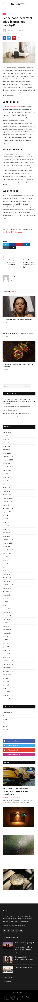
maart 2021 (6, 650)
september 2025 (8, 467)
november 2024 (8, 501)
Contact (19, 999)
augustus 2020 (7, 674)
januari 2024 (7, 536)
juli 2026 (5, 436)
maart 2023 (6, 571)
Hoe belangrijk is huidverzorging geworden (17, 319)
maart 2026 (6, 446)
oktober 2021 (7, 626)
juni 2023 (6, 560)
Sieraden (5, 719)
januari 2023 (7, 577)
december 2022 (8, 581)
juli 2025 (5, 474)
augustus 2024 (7, 512)
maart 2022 (6, 609)
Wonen (5, 733)
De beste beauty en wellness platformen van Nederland (18, 365)
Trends (5, 726)
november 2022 (8, 584)
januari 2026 (7, 453)
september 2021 (8, 629)
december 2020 (8, 661)
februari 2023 (7, 574)
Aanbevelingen (7, 977)
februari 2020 (7, 692)
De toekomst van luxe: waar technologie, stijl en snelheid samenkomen (15, 791)
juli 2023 (5, 557)
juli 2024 (5, 515)
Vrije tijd (5, 729)
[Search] (34, 4)
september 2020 (8, 671)
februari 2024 (7, 533)
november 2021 (7, 622)
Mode (4, 715)
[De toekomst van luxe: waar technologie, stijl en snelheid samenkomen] (19, 776)
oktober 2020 (7, 667)
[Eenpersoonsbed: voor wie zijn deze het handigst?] (19, 53)
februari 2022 (7, 612)
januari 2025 (7, 494)
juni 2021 (5, 640)
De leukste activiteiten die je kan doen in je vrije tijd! (29, 263)
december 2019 (8, 695)
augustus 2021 (7, 633)
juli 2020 (5, 678)
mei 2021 (5, 643)
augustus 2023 (7, 553)
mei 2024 (6, 522)
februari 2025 (7, 491)
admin (11, 30)
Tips (4, 13)
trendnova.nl (19, 4)
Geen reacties (13, 33)
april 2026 (6, 443)
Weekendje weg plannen (10, 410)
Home (5, 997)
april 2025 (6, 484)
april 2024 (6, 526)
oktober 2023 (7, 546)
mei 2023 (6, 564)
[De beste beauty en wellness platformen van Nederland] (19, 351)
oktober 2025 (7, 463)
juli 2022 (5, 598)
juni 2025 (6, 477)
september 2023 (8, 550)
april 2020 (6, 685)
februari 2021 (7, 654)
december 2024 (8, 498)
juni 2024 (6, 519)
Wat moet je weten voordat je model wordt (18, 333)
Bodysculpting (7, 712)
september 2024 (8, 508)
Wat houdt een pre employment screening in (9, 262)
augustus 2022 (7, 595)
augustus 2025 (7, 470)
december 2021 (7, 619)
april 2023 (6, 567)
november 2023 (8, 543)
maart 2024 (6, 529)
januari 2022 (7, 616)
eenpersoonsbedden (13, 107)
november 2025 (8, 460)
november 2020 (8, 664)
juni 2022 (6, 602)
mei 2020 (6, 681)
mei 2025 (6, 481)
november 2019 (8, 699)
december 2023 (8, 539)
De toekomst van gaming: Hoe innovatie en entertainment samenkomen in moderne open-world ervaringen (19, 401)
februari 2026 (7, 449)
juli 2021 (5, 636)
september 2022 (8, 591)
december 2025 (8, 456)
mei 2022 (6, 605)
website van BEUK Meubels (12, 232)
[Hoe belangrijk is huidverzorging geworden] (19, 306)
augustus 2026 (7, 432)
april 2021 (6, 647)
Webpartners (7, 981)
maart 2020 (6, 688)
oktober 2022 (7, 588)
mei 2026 (6, 439)
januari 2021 (6, 657)
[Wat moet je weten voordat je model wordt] (19, 329)
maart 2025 (6, 487)
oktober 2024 (7, 505)
